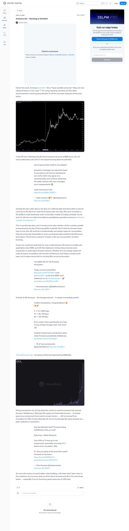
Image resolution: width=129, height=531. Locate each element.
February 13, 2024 (56, 346)
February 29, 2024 (41, 200)
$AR (63, 443)
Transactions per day (24, 355)
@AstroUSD (39, 275)
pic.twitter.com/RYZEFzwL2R (46, 281)
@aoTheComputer (52, 278)
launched (41, 87)
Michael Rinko (23, 22)
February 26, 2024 (41, 468)
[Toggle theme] (110, 3)
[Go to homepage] (12, 3)
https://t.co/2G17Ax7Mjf (44, 272)
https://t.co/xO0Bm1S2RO (44, 192)
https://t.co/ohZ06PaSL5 (44, 457)
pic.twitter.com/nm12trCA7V (45, 460)
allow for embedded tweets (58, 55)
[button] (4, 33)
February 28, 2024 (41, 289)
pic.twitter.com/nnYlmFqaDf (45, 338)
